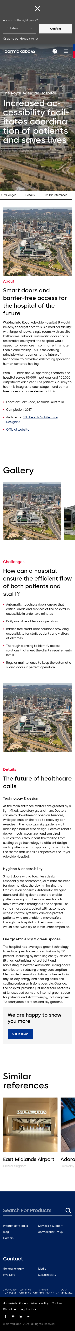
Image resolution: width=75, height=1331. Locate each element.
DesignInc (13, 422)
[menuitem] (20, 51)
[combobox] (19, 28)
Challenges (8, 195)
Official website (17, 429)
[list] (37, 511)
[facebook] (5, 1316)
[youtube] (13, 1316)
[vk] (28, 1316)
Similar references (55, 195)
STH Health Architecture (40, 417)
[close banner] (37, 8)
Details (30, 195)
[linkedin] (20, 1316)
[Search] (68, 1210)
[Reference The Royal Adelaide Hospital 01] (32, 511)
